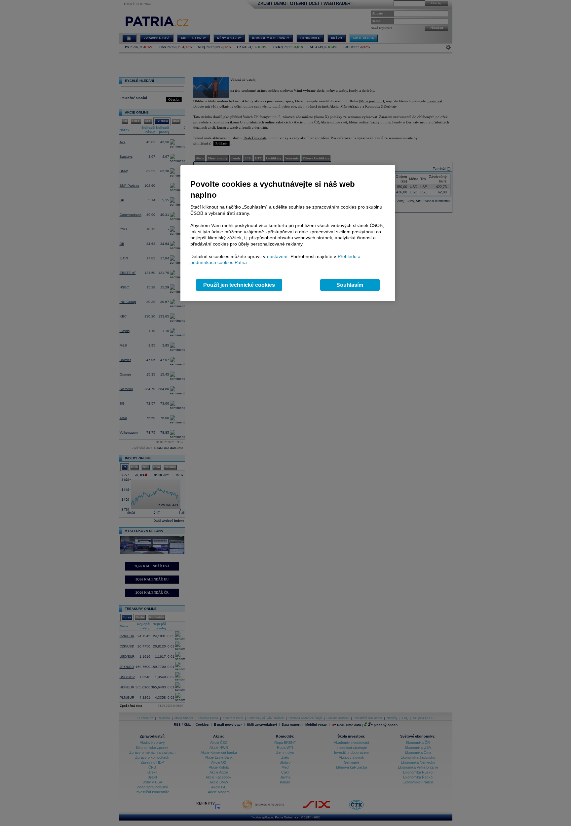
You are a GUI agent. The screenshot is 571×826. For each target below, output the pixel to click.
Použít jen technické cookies (239, 285)
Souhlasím (349, 285)
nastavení (277, 256)
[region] (287, 233)
